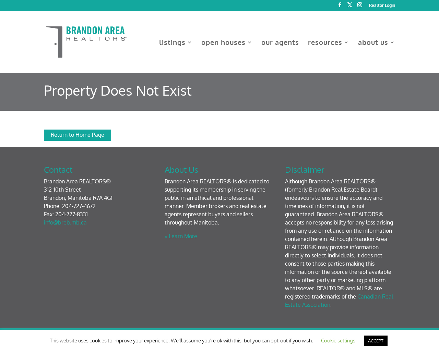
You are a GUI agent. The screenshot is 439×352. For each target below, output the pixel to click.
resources (325, 43)
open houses (223, 43)
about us (373, 43)
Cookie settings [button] (338, 340)
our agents (280, 43)
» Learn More (181, 236)
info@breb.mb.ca (65, 222)
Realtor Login (382, 5)
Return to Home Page (77, 134)
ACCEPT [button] (375, 340)
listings (172, 43)
